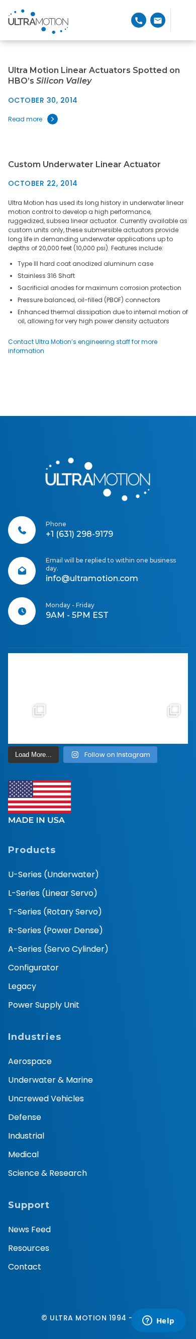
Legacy (22, 986)
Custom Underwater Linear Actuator (84, 164)
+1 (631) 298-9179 (79, 534)
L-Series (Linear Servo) (52, 893)
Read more (25, 119)
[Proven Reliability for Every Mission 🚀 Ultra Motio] (31, 676)
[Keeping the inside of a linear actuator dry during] (120, 676)
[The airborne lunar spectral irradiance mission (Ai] (120, 720)
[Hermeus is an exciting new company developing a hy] (165, 720)
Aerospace (30, 1061)
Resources (28, 1248)
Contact (24, 1267)
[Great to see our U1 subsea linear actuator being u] (165, 676)
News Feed (29, 1229)
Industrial (26, 1136)
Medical (23, 1154)
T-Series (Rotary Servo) (55, 912)
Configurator (33, 967)
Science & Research (47, 1173)
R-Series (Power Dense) (55, 930)
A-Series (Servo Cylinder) (58, 949)
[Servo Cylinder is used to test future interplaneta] (31, 720)
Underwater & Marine (50, 1080)
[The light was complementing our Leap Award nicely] (75, 720)
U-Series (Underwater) (53, 874)
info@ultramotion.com (92, 578)
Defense (24, 1117)
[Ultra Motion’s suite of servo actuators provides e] (75, 676)
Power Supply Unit (43, 1005)
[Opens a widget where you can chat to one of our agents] (158, 1321)
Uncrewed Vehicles (46, 1098)
